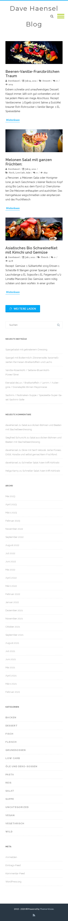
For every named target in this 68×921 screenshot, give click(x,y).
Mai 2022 (10, 569)
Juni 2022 (10, 561)
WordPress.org (13, 881)
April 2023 (11, 504)
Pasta (9, 774)
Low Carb (20, 172)
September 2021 (14, 635)
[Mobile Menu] (60, 16)
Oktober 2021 (12, 626)
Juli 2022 (10, 553)
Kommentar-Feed (15, 873)
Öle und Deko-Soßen (21, 766)
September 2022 (14, 537)
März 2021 (11, 683)
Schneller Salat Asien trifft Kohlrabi (40, 462)
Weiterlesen (12, 120)
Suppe (9, 799)
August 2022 (12, 545)
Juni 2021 (10, 659)
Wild (9, 831)
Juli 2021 (10, 651)
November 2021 (14, 618)
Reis (8, 782)
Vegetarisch (14, 823)
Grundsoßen (15, 750)
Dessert (46, 80)
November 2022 (14, 529)
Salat (28, 172)
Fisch (11, 172)
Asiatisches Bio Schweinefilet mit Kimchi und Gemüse (31, 250)
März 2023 (11, 512)
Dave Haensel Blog (34, 16)
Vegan (10, 815)
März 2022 (11, 586)
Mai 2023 (10, 496)
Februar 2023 (12, 520)
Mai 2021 (10, 667)
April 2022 (11, 577)
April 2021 (11, 675)
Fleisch (44, 257)
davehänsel (11, 425)
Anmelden (11, 857)
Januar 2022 (12, 602)
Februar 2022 (12, 594)
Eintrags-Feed (13, 865)
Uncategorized (17, 807)
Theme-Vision (47, 909)
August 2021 (12, 643)
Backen (10, 717)
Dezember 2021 (14, 610)
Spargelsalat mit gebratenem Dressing (26, 349)
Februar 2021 (12, 692)
